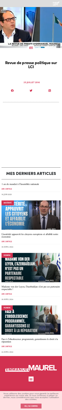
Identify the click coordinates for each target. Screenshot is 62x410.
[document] (31, 205)
